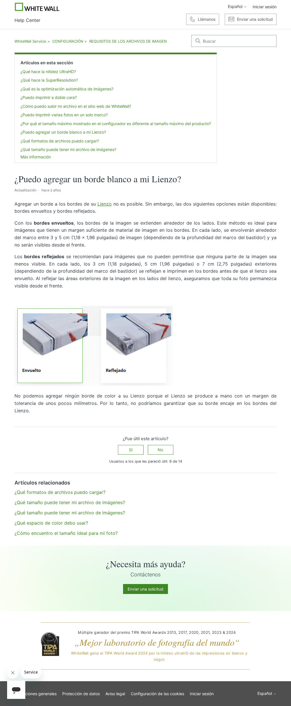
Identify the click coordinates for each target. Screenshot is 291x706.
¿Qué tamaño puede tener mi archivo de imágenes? (68, 149)
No (160, 449)
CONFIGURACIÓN (67, 41)
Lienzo (104, 204)
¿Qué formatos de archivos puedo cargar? (59, 140)
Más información (35, 156)
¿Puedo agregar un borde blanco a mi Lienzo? (63, 132)
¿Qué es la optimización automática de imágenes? (66, 88)
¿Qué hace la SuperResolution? (49, 80)
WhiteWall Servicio (30, 41)
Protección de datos (81, 693)
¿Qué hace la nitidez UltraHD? (48, 71)
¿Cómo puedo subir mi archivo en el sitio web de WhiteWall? (75, 106)
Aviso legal (115, 693)
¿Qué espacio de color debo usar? (51, 523)
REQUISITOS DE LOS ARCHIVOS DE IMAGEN (128, 41)
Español (236, 6)
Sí (130, 449)
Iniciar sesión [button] (265, 6)
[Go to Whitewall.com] (37, 7)
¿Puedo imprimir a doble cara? (48, 97)
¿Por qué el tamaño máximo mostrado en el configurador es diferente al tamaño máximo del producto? (115, 123)
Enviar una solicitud (145, 589)
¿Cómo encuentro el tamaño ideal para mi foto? (66, 533)
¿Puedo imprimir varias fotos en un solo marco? (64, 114)
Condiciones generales (35, 693)
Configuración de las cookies (157, 693)
